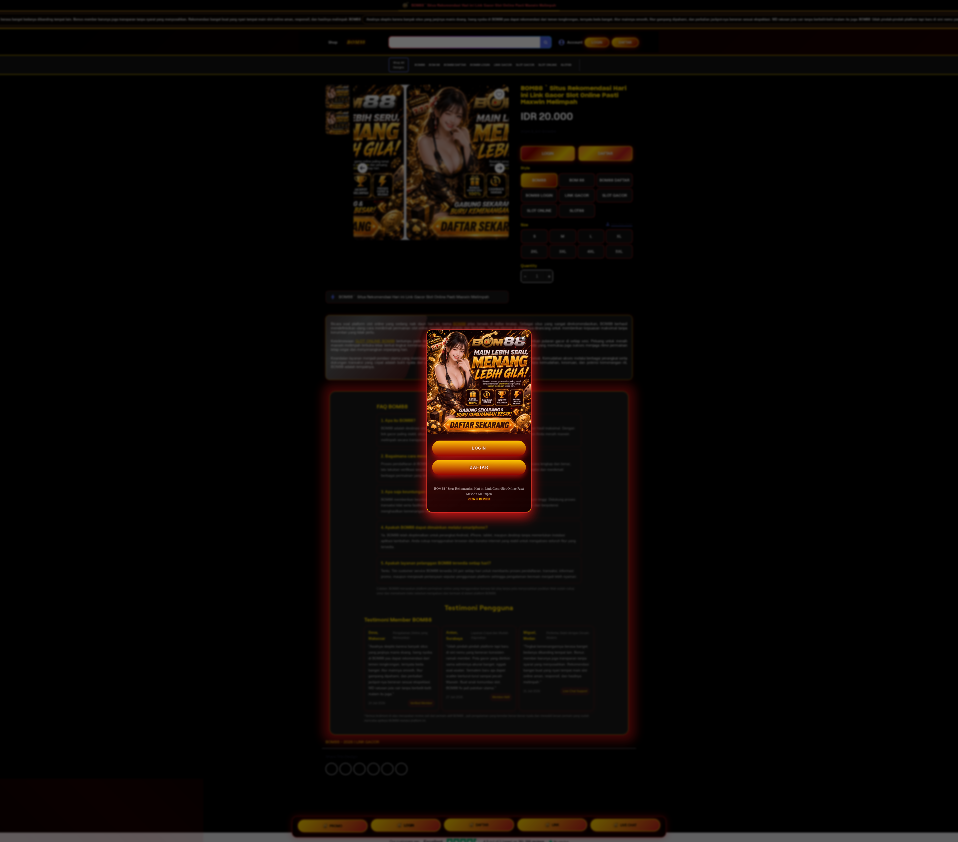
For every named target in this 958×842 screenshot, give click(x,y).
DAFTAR (479, 467)
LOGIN (479, 448)
